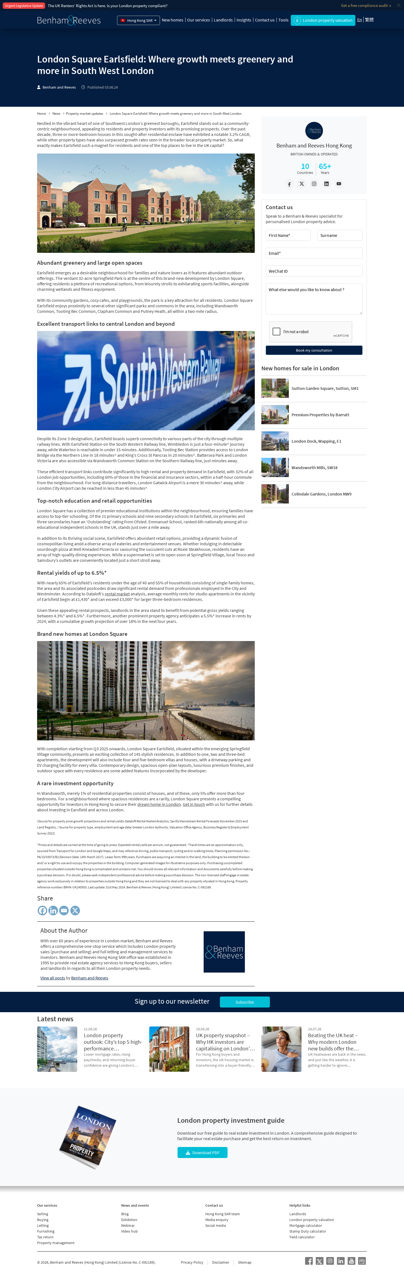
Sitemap (244, 1262)
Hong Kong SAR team (222, 1213)
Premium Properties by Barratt (320, 414)
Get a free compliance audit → (366, 5)
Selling (42, 1213)
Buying (42, 1219)
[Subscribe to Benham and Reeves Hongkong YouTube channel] (351, 1261)
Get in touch (194, 804)
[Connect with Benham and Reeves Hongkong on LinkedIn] (341, 1261)
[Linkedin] (53, 910)
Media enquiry (216, 1219)
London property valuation (311, 1219)
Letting (43, 1225)
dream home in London (159, 804)
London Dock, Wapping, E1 (316, 441)
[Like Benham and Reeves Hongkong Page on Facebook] (309, 1261)
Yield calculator (302, 1236)
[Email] (64, 910)
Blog (125, 1213)
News (56, 113)
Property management (55, 1242)
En (359, 19)
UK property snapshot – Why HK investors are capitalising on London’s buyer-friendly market (224, 1042)
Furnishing (45, 1231)
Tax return (45, 1236)
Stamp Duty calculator (307, 1231)
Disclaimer (220, 1262)
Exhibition (129, 1219)
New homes (172, 20)
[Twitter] (319, 1261)
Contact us (265, 20)
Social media (215, 1225)
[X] (76, 910)
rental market (117, 593)
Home (41, 113)
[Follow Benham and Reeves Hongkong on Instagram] (330, 1261)
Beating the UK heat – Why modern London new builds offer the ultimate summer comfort (333, 1042)
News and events (135, 1205)
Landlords (223, 20)
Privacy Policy (192, 1262)
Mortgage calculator (305, 1225)
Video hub (129, 1231)
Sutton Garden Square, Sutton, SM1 (325, 388)
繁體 (369, 19)
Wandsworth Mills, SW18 (314, 467)
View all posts (52, 978)
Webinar (128, 1225)
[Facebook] (42, 910)
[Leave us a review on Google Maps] (362, 1261)
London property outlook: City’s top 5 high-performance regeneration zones (113, 1042)
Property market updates (84, 113)
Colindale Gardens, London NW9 (322, 494)
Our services (198, 20)
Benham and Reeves (59, 87)
